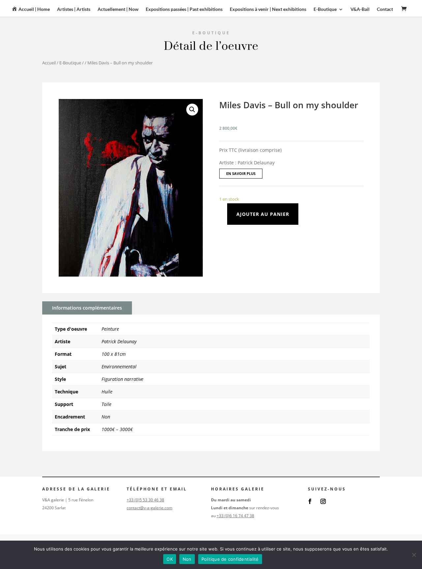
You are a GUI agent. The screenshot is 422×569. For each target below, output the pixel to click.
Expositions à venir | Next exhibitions (268, 9)
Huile (107, 391)
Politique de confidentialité (230, 559)
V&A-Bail (360, 9)
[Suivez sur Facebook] (310, 501)
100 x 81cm (114, 354)
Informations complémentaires (87, 308)
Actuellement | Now (118, 9)
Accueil (49, 63)
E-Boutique (70, 63)
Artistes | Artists (73, 9)
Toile (106, 404)
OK (169, 559)
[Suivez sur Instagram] (323, 501)
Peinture (110, 329)
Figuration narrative (122, 379)
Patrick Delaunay (119, 341)
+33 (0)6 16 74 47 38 (235, 516)
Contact (385, 9)
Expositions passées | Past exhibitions (184, 9)
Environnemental (119, 366)
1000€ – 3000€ (117, 429)
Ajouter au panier (262, 214)
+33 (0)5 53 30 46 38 (145, 500)
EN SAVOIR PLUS (241, 173)
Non (106, 417)
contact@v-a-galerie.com (149, 508)
